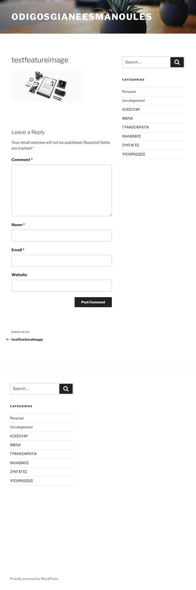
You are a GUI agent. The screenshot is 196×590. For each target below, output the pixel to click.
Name (18, 225)
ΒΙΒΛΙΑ (127, 118)
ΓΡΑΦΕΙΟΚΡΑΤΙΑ (135, 127)
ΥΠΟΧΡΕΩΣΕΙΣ (133, 154)
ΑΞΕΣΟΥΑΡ (131, 109)
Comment (22, 159)
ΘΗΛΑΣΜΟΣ (131, 136)
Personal (129, 91)
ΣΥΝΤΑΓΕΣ (130, 145)
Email (17, 250)
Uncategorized (133, 100)
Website (19, 275)
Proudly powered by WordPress (34, 579)
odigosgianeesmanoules (81, 16)
